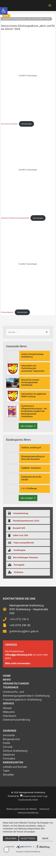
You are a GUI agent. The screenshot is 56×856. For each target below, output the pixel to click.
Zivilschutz (18, 572)
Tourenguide (18, 565)
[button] (3, 11)
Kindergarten (13, 762)
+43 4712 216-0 (19, 619)
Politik (6, 743)
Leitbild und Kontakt (15, 766)
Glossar (7, 708)
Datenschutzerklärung (16, 719)
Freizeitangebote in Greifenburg (22, 699)
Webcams (9, 711)
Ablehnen (10, 838)
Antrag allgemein (7, 312)
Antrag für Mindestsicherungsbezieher (15, 218)
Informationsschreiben (9, 124)
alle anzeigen (27, 426)
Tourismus (10, 687)
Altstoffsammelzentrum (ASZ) (26, 521)
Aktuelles (8, 774)
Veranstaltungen (16, 683)
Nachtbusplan (19, 550)
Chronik (7, 746)
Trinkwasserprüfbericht (23, 543)
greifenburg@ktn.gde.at (23, 631)
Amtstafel (9, 735)
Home (7, 675)
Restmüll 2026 (19, 528)
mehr (45, 838)
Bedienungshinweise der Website (21, 809)
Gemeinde (9, 730)
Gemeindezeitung (20, 513)
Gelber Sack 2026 (20, 535)
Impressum (9, 715)
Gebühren (9, 754)
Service (8, 703)
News (7, 679)
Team (6, 770)
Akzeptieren (28, 838)
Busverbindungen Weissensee (25, 557)
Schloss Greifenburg (15, 750)
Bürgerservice (11, 739)
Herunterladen (26, 124)
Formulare (9, 758)
